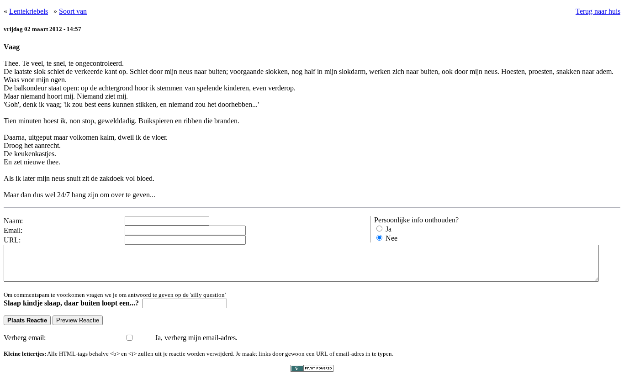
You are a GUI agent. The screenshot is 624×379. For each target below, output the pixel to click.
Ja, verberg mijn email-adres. (196, 338)
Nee (391, 238)
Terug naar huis (598, 11)
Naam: (13, 221)
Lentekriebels (28, 11)
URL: (12, 240)
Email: (13, 230)
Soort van (73, 11)
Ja (388, 229)
